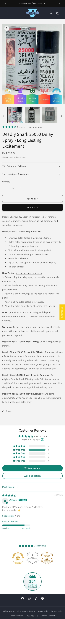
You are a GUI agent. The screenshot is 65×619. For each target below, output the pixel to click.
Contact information (49, 616)
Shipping (5, 157)
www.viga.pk (14, 611)
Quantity (6, 181)
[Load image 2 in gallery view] (32, 115)
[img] (9, 495)
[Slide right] (61, 116)
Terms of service (16, 616)
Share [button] (8, 411)
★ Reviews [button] (62, 312)
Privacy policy (57, 611)
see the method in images (29, 273)
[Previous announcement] (5, 3)
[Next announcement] (59, 3)
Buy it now (32, 207)
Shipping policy (32, 616)
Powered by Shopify (27, 611)
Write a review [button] (32, 468)
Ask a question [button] (32, 475)
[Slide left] (3, 116)
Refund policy (43, 611)
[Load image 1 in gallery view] (15, 115)
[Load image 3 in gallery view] (49, 115)
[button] (6, 13)
